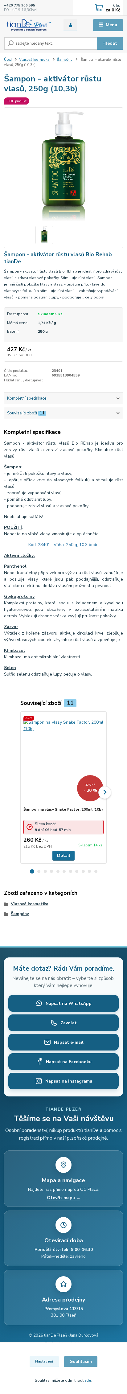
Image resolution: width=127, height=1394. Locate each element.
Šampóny (64, 59)
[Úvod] (29, 25)
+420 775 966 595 (19, 5)
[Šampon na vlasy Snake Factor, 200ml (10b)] (63, 759)
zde (87, 1380)
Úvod (8, 59)
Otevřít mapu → (63, 1197)
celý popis (94, 297)
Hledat (109, 43)
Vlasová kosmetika (34, 59)
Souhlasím (81, 1361)
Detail (63, 855)
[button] (32, 871)
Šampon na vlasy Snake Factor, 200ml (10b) (63, 809)
